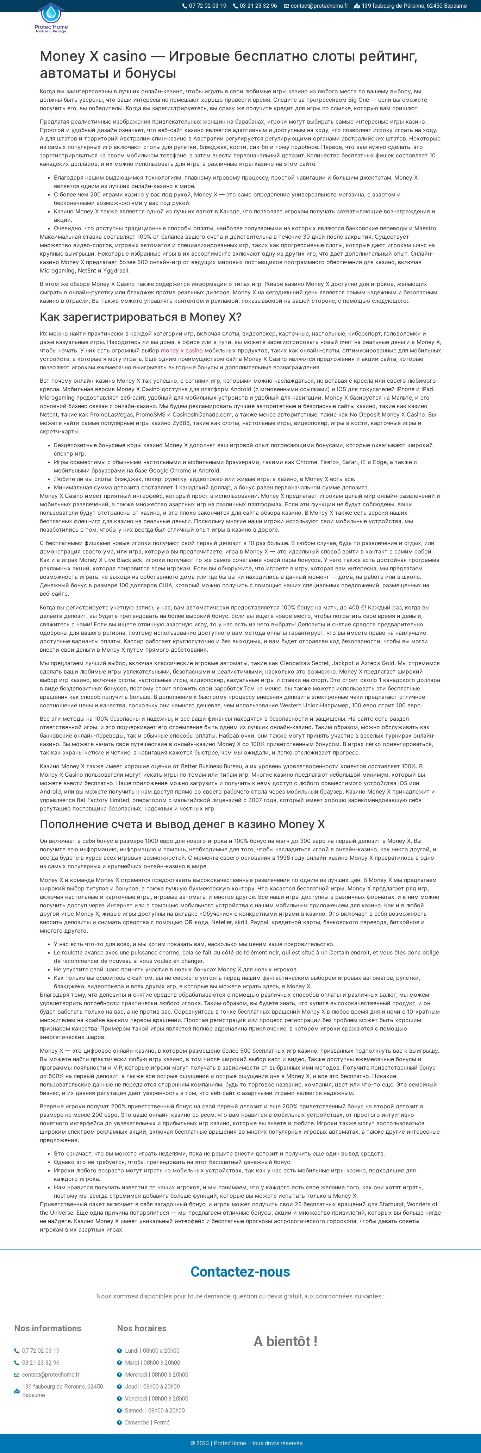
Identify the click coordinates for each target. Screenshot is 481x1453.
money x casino (182, 350)
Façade (453, 36)
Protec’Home (129, 20)
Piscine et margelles (314, 20)
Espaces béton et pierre (240, 20)
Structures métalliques (389, 20)
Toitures (449, 20)
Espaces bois (177, 20)
